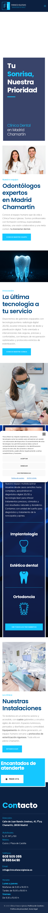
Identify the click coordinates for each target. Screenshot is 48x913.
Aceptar (24, 459)
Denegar (24, 466)
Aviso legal (33, 908)
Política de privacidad (19, 908)
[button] (44, 434)
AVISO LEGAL (32, 478)
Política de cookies (17, 478)
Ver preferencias (24, 473)
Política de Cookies (35, 905)
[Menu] (44, 6)
